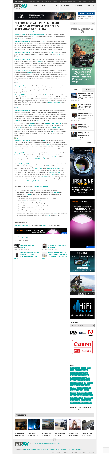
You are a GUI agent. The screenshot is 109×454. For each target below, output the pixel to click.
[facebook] (75, 29)
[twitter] (79, 29)
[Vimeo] (82, 29)
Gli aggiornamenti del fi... (50, 1)
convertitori (51, 157)
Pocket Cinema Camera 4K (84, 392)
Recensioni (65, 5)
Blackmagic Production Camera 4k (79, 375)
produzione (53, 52)
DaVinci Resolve (85, 380)
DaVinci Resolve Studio (77, 382)
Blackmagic (32, 34)
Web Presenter (40, 34)
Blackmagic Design (20, 34)
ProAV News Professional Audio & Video (47, 443)
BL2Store (43, 225)
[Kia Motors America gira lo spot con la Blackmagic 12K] (61, 424)
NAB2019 (80, 390)
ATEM (36, 159)
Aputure (83, 368)
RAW (85, 395)
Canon (72, 380)
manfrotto (73, 387)
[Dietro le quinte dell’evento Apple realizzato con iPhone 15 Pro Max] (21, 424)
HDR (84, 385)
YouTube (20, 38)
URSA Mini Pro (74, 402)
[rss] (88, 29)
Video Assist (83, 402)
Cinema (77, 380)
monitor (17, 146)
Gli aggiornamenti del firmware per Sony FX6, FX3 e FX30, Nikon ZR (85, 106)
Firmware (89, 382)
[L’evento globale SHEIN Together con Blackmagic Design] (75, 424)
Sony (78, 397)
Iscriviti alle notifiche (75, 410)
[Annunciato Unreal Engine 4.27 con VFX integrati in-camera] (48, 424)
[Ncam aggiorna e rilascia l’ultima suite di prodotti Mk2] (88, 424)
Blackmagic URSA (85, 378)
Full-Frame (73, 385)
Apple (78, 368)
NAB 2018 (73, 390)
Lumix (88, 385)
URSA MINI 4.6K (85, 400)
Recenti (76, 89)
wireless (90, 402)
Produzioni (78, 5)
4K (71, 368)
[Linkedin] (72, 29)
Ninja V (86, 390)
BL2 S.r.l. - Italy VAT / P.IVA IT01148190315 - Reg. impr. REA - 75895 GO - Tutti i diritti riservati (53, 449)
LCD (19, 127)
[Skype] (82, 31)
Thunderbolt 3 (88, 397)
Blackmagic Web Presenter (53, 123)
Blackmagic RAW (75, 378)
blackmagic (73, 373)
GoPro (79, 385)
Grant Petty (38, 168)
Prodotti (53, 5)
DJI (85, 382)
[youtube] (85, 29)
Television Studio (42, 159)
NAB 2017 (87, 387)
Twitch (38, 120)
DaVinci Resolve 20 (86, 13)
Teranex (37, 54)
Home (35, 5)
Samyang (90, 395)
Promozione (79, 395)
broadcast (57, 54)
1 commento (17, 260)
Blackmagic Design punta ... (32, 1)
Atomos (77, 370)
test (82, 397)
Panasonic (73, 392)
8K (74, 368)
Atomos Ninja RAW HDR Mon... (68, 1)
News (43, 5)
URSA (78, 400)
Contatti (90, 5)
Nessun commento (41, 32)
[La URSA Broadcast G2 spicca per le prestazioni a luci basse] (34, 424)
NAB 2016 (80, 387)
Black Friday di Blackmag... (87, 1)
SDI (33, 36)
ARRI (88, 368)
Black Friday (84, 370)
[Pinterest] (92, 29)
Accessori (28, 32)
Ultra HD (73, 400)
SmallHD (73, 397)
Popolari (88, 89)
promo (72, 395)
